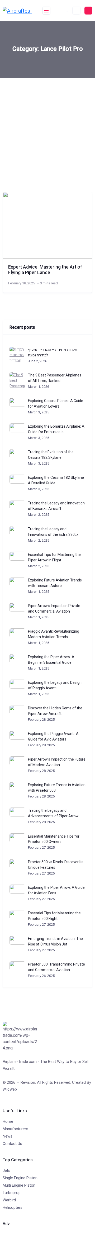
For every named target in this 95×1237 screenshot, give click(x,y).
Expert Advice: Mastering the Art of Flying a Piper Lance (45, 269)
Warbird (9, 1200)
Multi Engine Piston (19, 1185)
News (7, 1136)
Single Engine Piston (20, 1178)
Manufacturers (15, 1128)
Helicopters (12, 1207)
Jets (6, 1170)
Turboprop (12, 1192)
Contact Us (12, 1143)
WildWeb (10, 1089)
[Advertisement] (47, 128)
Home (8, 1121)
